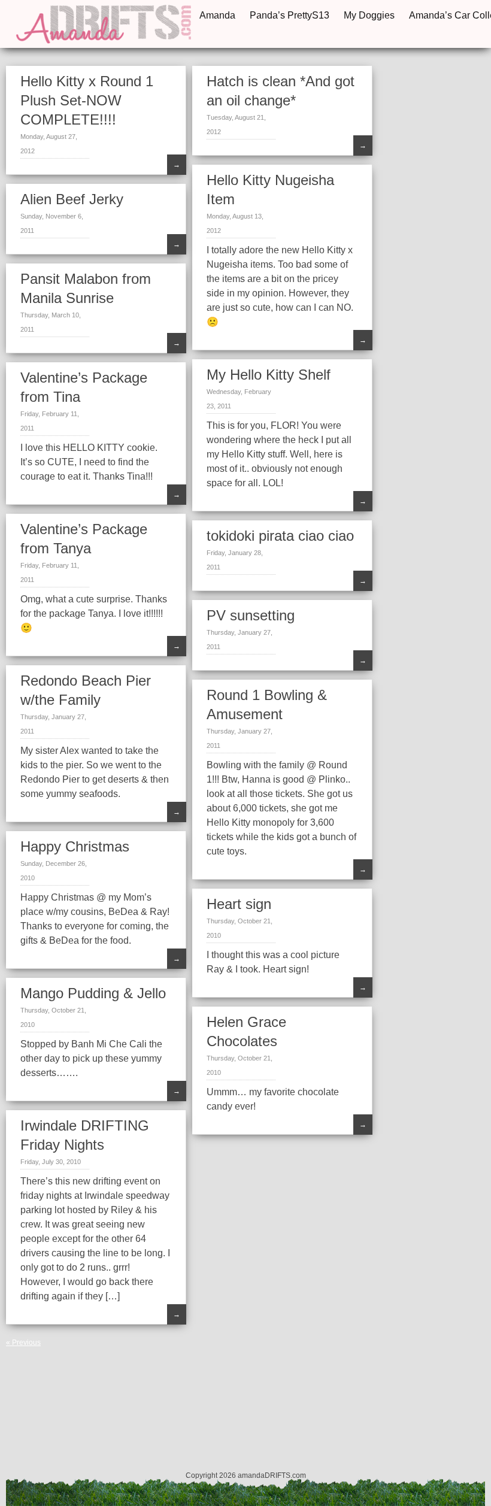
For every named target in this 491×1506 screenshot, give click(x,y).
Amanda (217, 15)
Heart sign (239, 904)
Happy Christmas (74, 846)
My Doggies (369, 15)
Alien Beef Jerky (71, 199)
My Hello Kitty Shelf (269, 374)
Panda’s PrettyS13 (289, 15)
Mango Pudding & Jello (93, 993)
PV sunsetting (251, 615)
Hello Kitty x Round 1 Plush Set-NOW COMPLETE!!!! (86, 100)
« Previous (23, 1342)
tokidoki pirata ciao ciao (280, 536)
